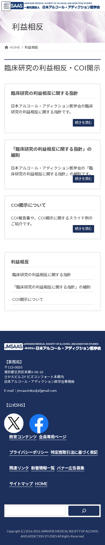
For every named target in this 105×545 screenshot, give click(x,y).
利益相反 (20, 261)
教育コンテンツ (23, 436)
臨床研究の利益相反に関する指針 (41, 274)
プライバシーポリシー (28, 452)
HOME (41, 483)
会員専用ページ (52, 436)
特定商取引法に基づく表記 (74, 452)
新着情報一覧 (43, 468)
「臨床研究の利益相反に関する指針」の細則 (51, 287)
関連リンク (19, 468)
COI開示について (27, 299)
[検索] (83, 511)
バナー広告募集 (70, 468)
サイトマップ (21, 483)
